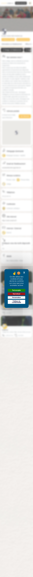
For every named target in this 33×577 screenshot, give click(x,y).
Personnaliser (16, 297)
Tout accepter (16, 290)
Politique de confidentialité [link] (16, 301)
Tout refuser (16, 294)
